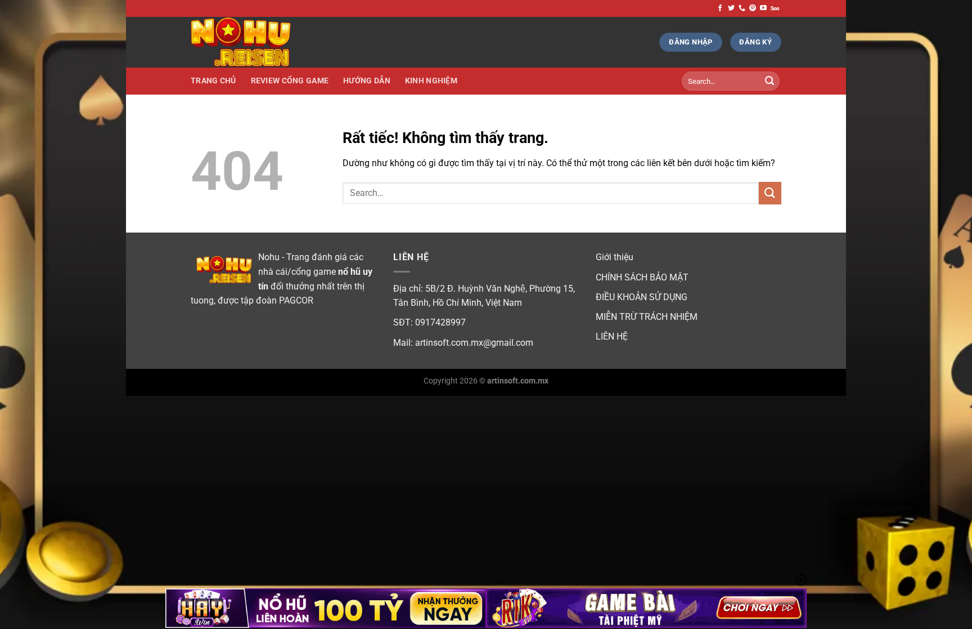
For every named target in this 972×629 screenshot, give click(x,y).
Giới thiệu (614, 257)
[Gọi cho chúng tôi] (742, 8)
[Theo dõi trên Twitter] (731, 8)
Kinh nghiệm (431, 81)
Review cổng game (290, 81)
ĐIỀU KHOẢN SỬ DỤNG (641, 297)
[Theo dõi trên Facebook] (720, 8)
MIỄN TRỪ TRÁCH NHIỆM (647, 316)
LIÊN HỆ (612, 336)
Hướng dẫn (366, 81)
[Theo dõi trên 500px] (775, 8)
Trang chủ (213, 81)
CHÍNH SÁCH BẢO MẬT (642, 277)
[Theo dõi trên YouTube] (763, 8)
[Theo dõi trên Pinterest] (752, 8)
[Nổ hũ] (247, 42)
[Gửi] (769, 81)
